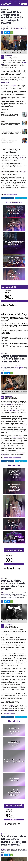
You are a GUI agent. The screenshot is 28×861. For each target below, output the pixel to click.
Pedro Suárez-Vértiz (16, 457)
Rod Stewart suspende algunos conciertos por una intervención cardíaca (14, 506)
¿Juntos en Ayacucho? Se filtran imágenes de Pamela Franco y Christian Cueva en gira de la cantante (10, 123)
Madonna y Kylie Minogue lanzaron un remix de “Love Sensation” (14, 224)
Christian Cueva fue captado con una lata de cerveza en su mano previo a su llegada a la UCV (11, 141)
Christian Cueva (18, 28)
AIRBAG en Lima (12, 713)
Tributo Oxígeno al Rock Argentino (14, 537)
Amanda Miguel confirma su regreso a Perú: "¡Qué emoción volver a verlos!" (14, 274)
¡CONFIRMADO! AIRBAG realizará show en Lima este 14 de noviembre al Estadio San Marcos (14, 474)
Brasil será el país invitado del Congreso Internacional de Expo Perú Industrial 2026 (14, 211)
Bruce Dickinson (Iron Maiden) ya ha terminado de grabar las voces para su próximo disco (14, 792)
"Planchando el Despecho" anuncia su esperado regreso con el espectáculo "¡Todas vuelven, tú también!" (14, 242)
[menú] (2, 4)
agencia (12, 194)
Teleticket (11, 710)
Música (5, 353)
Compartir (8, 198)
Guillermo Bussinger (19, 367)
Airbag (20, 687)
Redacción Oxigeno (8, 55)
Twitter (21, 198)
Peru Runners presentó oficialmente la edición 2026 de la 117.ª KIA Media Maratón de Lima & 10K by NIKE (14, 260)
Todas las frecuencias (15, 301)
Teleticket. (3, 599)
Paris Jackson (4, 849)
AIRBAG (6, 713)
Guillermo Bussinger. (22, 425)
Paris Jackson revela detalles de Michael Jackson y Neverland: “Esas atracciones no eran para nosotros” (14, 487)
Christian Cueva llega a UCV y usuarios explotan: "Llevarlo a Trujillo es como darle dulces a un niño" (10, 115)
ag (15, 194)
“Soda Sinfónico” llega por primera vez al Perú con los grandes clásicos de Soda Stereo (14, 524)
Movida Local (7, 9)
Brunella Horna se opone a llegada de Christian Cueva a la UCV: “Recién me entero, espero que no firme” (11, 132)
